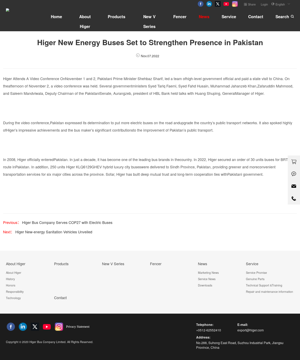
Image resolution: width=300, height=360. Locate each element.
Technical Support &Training (264, 285)
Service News (207, 279)
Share (252, 4)
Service (229, 16)
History (10, 279)
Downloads (205, 285)
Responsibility (15, 292)
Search (282, 16)
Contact (255, 16)
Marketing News (208, 273)
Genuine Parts (255, 279)
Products (116, 16)
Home (56, 16)
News (204, 16)
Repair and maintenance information (269, 292)
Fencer (180, 16)
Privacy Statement (77, 326)
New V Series (149, 21)
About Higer (85, 21)
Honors (10, 285)
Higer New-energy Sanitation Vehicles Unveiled (53, 231)
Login (264, 4)
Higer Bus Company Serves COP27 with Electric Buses (66, 222)
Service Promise (256, 273)
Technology (13, 298)
